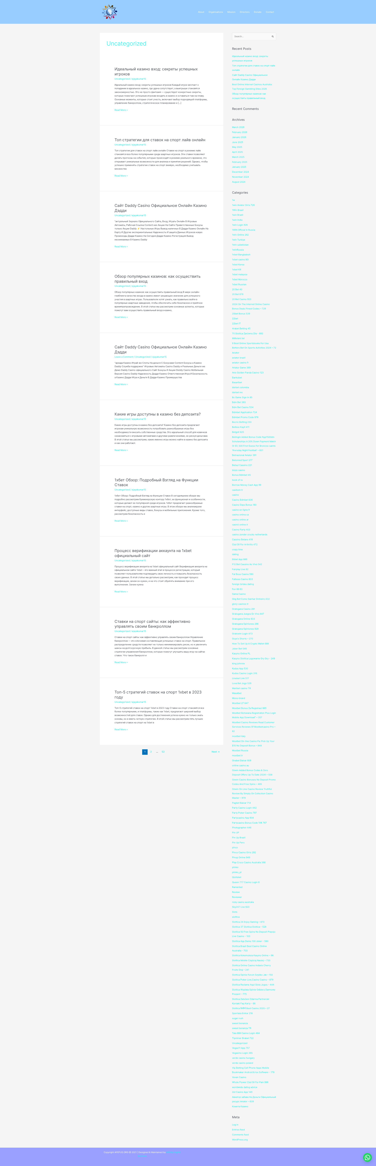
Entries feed (238, 1129)
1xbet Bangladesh (241, 254)
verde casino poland (242, 1063)
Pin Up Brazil (238, 837)
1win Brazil (237, 214)
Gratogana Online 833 (243, 618)
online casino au (240, 765)
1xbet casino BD (240, 259)
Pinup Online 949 (241, 857)
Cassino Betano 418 (242, 539)
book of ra (237, 480)
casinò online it (240, 524)
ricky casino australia (243, 902)
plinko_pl (236, 872)
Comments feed (240, 1134)
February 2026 (239, 132)
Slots (234, 911)
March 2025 (238, 157)
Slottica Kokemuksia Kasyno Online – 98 (252, 955)
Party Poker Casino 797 (244, 812)
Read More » (121, 109)
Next (216, 751)
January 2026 (239, 137)
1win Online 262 (240, 234)
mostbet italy (238, 736)
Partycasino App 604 (243, 817)
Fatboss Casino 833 (242, 579)
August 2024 (238, 181)
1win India (237, 219)
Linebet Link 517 (240, 678)
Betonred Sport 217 (242, 460)
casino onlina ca (240, 514)
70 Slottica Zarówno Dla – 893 (247, 333)
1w (233, 200)
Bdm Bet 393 (239, 402)
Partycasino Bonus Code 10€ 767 (249, 822)
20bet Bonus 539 (241, 313)
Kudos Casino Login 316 (244, 673)
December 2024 (240, 171)
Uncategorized (122, 78)
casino (235, 494)
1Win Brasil (238, 210)
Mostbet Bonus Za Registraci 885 (249, 708)
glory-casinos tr (240, 604)
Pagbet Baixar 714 (241, 802)
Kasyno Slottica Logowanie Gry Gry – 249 (253, 658)
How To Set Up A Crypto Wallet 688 (250, 643)
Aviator (235, 352)
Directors (245, 12)
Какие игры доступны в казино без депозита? (158, 414)
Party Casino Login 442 (244, 807)
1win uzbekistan (240, 244)
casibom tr (237, 490)
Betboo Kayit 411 (240, 427)
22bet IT (236, 323)
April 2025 (237, 152)
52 (163, 751)
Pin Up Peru (238, 842)
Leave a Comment (124, 356)
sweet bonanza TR (241, 1028)
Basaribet (237, 382)
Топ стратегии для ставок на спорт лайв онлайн (160, 140)
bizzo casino (238, 470)
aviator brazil (238, 357)
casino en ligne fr (241, 509)
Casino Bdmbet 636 (242, 499)
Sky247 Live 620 (240, 907)
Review (236, 892)
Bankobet (237, 377)
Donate (257, 12)
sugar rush (237, 1018)
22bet (235, 318)
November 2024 (240, 176)
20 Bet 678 (237, 294)
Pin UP (235, 832)
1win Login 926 (240, 224)
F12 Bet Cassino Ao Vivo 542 (247, 564)
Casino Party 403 (241, 529)
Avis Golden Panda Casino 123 (248, 372)
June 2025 (237, 142)
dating (235, 554)
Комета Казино (240, 1106)
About (201, 12)
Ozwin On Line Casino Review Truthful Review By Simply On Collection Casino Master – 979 (252, 793)
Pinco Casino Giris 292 (244, 852)
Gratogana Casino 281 (243, 609)
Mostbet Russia (240, 750)
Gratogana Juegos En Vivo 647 (248, 613)
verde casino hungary (243, 1058)
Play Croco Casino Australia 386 (249, 862)
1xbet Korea (238, 264)
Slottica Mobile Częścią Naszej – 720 (251, 960)
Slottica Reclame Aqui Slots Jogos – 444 (253, 984)
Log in (235, 1124)
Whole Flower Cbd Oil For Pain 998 (250, 1082)
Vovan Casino (239, 1077)
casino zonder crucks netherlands (249, 534)
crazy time (237, 549)
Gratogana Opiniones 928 (245, 628)
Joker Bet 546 (239, 648)
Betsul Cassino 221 (242, 465)
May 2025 (237, 147)
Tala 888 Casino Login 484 (246, 1033)
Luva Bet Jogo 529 (241, 683)
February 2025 (239, 162)
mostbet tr (237, 755)
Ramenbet (237, 887)
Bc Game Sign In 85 (242, 397)
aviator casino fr (240, 362)
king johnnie (238, 663)
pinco (235, 847)
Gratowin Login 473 (242, 633)
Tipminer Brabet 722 (243, 1038)
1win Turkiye (238, 239)
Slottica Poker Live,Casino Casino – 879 (252, 979)
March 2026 (238, 127)
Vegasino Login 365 (242, 1053)
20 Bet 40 (237, 289)
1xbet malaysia (239, 274)
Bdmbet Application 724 (244, 412)
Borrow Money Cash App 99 (246, 485)
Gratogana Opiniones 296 (245, 623)
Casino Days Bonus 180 (244, 504)
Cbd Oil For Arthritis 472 (244, 544)
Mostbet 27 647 (240, 703)
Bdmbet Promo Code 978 (245, 417)
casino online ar (240, 519)
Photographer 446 (241, 827)
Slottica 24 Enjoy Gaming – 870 (248, 921)
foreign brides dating (243, 584)
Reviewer (237, 897)
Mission (231, 12)
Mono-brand (238, 698)
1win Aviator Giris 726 (243, 205)
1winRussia (238, 249)
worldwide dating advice (244, 1087)
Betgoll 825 (238, 432)
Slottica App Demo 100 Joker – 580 (250, 941)
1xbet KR (236, 269)
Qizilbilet (236, 877)
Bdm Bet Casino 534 (243, 407)
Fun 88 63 (237, 589)
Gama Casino (239, 594)
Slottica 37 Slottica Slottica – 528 (249, 926)
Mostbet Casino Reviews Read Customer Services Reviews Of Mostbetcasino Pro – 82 (253, 727)
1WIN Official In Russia (243, 229)
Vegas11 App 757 (241, 1048)
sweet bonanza (240, 1023)
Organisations (216, 12)
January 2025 (239, 166)
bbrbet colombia (240, 387)
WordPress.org (240, 1139)
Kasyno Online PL (241, 653)
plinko (235, 867)
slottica (236, 916)
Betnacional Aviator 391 (244, 455)
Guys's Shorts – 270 (242, 638)
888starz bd (238, 338)
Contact (270, 12)
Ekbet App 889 (239, 559)
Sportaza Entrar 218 (242, 1013)
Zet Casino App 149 (242, 1092)
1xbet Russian (239, 284)
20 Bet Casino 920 (241, 299)
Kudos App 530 (240, 668)
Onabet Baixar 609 (241, 760)
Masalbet (236, 693)
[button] (367, 1157)
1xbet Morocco (239, 279)
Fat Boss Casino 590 (242, 574)
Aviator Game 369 (241, 367)
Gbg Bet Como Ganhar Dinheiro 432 (251, 599)
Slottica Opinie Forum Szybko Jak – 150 (252, 974)
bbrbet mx (237, 392)
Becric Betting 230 (241, 422)
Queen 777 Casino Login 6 (246, 882)
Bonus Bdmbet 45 (241, 475)
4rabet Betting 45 (241, 328)
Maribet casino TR (241, 688)
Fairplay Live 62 (240, 569)
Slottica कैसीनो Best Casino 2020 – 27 (251, 1008)
